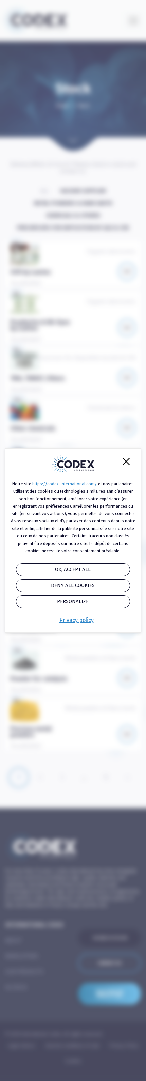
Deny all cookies (73, 585)
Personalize (73, 601)
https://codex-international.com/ (64, 483)
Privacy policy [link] (76, 620)
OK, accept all (73, 569)
